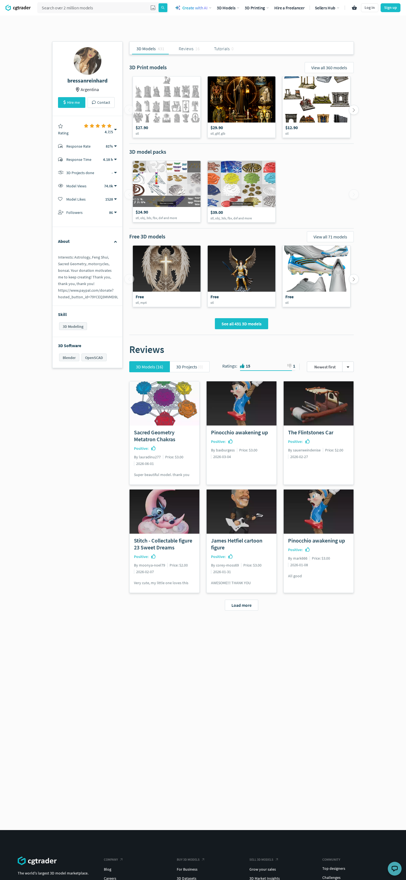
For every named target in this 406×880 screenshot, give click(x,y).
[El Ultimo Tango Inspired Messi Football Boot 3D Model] (316, 276)
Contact (103, 102)
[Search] (163, 7)
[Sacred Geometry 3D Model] (241, 191)
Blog (107, 869)
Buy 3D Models (188, 859)
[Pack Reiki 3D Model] (167, 191)
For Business (187, 869)
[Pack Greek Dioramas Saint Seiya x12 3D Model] (316, 107)
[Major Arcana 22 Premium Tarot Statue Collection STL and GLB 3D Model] (241, 107)
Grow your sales (262, 869)
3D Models (149, 366)
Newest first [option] (325, 366)
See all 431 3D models (242, 323)
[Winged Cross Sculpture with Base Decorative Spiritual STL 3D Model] (167, 276)
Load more (241, 605)
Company (111, 859)
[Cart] (354, 7)
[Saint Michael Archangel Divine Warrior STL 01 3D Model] (241, 276)
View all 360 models (329, 67)
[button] (153, 7)
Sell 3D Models (261, 859)
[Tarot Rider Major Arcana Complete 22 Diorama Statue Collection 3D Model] (167, 107)
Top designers (333, 868)
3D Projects (189, 366)
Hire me (73, 102)
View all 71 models (330, 237)
